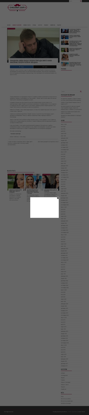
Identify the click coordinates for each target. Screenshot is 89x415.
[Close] (58, 198)
